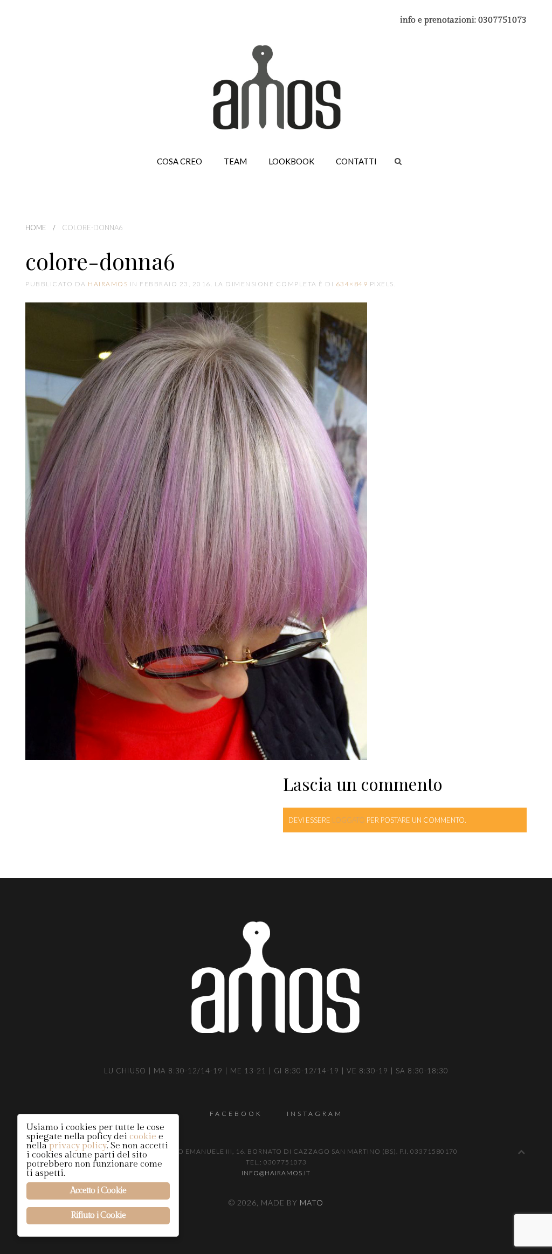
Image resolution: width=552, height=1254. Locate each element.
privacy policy (78, 1145)
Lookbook (291, 161)
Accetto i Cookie (98, 1191)
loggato (348, 820)
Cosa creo (179, 161)
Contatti (356, 161)
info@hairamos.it (276, 1173)
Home (35, 227)
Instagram (315, 1114)
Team (235, 161)
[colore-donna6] (196, 531)
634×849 (352, 284)
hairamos (108, 284)
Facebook (236, 1114)
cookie (142, 1136)
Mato (311, 1202)
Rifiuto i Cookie (98, 1215)
